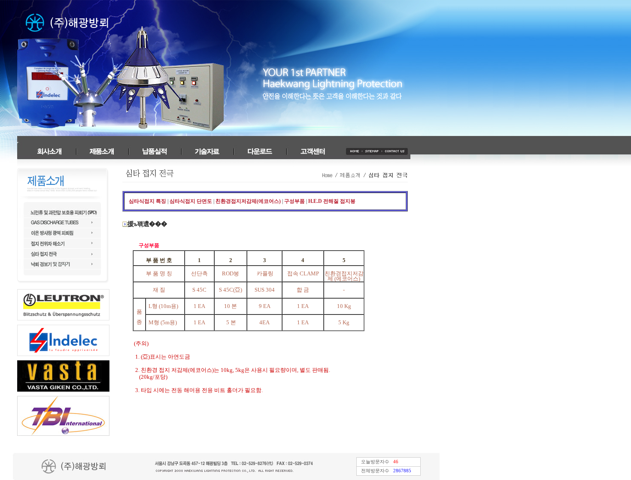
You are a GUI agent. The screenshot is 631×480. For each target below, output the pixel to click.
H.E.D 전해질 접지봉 (331, 201)
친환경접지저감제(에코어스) (248, 201)
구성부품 (294, 201)
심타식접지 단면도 (191, 201)
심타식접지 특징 (147, 201)
